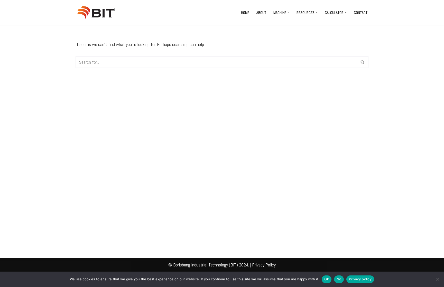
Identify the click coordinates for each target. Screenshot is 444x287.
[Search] (362, 62)
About (261, 12)
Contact (360, 12)
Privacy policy (360, 279)
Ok (326, 279)
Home (245, 12)
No (339, 279)
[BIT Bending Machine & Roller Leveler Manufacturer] (97, 13)
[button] (288, 12)
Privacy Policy (264, 265)
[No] (437, 279)
